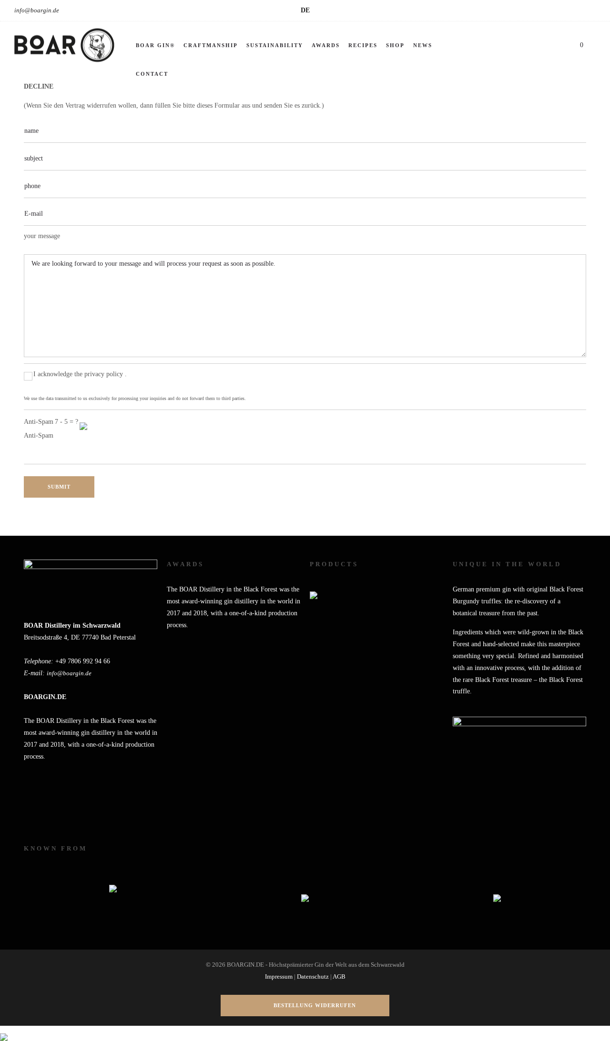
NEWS (422, 45)
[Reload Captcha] (83, 420)
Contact (152, 74)
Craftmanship (210, 45)
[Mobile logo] (4, 1031)
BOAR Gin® (155, 45)
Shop (395, 45)
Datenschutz (313, 976)
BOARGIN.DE (45, 697)
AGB (339, 976)
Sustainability (274, 45)
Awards (326, 45)
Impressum (279, 976)
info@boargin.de (36, 10)
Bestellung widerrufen (315, 1005)
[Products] (313, 589)
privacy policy (104, 374)
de (305, 10)
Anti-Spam (38, 435)
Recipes (362, 45)
